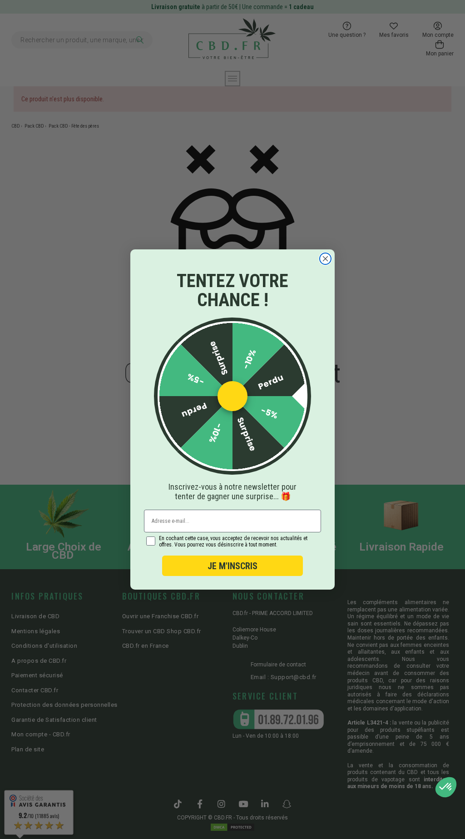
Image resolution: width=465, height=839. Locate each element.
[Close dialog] (325, 258)
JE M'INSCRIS (232, 566)
